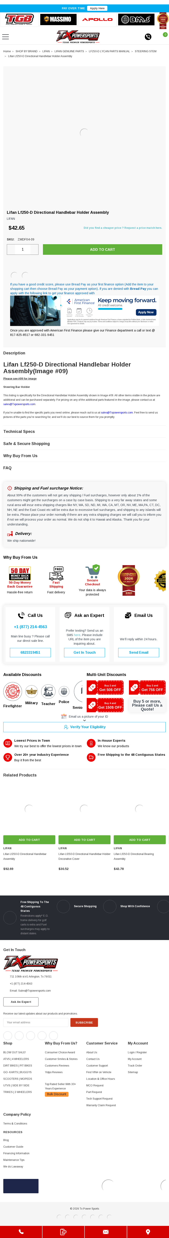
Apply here (97, 8)
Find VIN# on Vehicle (98, 1072)
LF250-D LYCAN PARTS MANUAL (109, 51)
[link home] (78, 36)
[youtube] (73, 1034)
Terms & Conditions (15, 1123)
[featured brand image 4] (136, 19)
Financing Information (16, 1153)
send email (138, 652)
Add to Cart (29, 839)
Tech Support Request (99, 1098)
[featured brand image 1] (58, 19)
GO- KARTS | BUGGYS (17, 1072)
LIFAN (46, 51)
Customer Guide (13, 1146)
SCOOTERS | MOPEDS (17, 1078)
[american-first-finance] (25, 275)
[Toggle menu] (5, 37)
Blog (6, 1140)
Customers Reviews (57, 1065)
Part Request (94, 1092)
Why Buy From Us (20, 557)
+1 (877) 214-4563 (30, 627)
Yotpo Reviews (53, 1072)
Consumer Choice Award (60, 1052)
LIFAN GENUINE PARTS (69, 51)
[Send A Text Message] (63, 1232)
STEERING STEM (145, 51)
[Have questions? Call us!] (21, 1232)
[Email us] (106, 1232)
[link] (29, 809)
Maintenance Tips (13, 1160)
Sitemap (133, 1072)
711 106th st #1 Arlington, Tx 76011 (31, 976)
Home (7, 51)
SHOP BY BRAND (27, 51)
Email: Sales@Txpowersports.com (30, 990)
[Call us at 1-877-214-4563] (148, 37)
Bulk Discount (56, 1094)
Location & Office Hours (100, 1078)
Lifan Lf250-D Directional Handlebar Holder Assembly (40, 56)
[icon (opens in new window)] (7, 1035)
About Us (91, 1052)
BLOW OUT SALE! (14, 1052)
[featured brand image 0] (19, 19)
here (77, 635)
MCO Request (94, 1085)
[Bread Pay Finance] (14, 275)
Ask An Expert (21, 1001)
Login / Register (137, 1052)
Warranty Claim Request (101, 1105)
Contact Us (92, 1059)
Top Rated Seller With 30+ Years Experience (60, 1086)
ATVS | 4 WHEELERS (16, 1059)
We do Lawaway (13, 1166)
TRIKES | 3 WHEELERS (17, 1092)
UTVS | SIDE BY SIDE (16, 1085)
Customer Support (97, 1065)
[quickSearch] (16, 37)
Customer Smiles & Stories (61, 1059)
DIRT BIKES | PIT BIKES (17, 1065)
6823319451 (30, 652)
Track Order (135, 1065)
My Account (134, 1059)
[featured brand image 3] (97, 19)
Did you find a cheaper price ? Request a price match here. (123, 227)
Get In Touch (84, 652)
